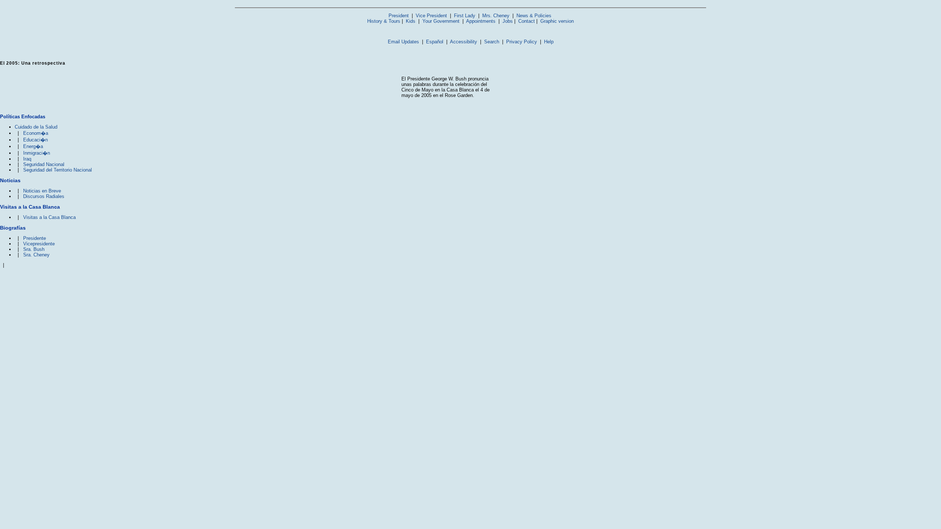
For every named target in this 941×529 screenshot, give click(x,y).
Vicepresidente (39, 243)
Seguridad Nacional (43, 164)
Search (491, 41)
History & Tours (383, 21)
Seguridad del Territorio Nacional (57, 170)
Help (549, 41)
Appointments (480, 21)
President (399, 15)
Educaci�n (35, 140)
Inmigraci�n (36, 153)
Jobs (507, 21)
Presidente (34, 238)
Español (434, 41)
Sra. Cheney (36, 255)
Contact (526, 21)
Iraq (27, 159)
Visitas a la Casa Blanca (49, 217)
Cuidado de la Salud (36, 127)
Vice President (431, 15)
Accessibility (463, 41)
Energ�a (33, 146)
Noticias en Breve (42, 191)
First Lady (464, 15)
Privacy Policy (521, 41)
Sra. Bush (33, 249)
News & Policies (533, 15)
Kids (410, 21)
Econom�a (35, 133)
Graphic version (557, 21)
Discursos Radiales (43, 196)
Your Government (440, 21)
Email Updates (403, 41)
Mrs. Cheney (495, 15)
